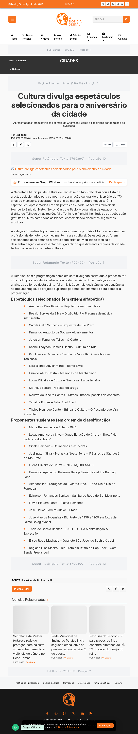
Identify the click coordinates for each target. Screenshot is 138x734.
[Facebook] (127, 4)
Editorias (92, 37)
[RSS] (103, 4)
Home (14, 38)
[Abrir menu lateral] (12, 19)
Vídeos (45, 38)
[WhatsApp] (15, 727)
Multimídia (107, 37)
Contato (122, 38)
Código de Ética (51, 683)
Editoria (22, 60)
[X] (113, 4)
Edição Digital (75, 37)
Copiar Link (22, 588)
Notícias (16, 69)
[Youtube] (108, 4)
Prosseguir (105, 725)
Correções (68, 683)
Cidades (69, 60)
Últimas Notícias (28, 37)
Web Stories (58, 37)
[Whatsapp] (122, 4)
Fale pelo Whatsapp (32, 727)
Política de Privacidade (27, 683)
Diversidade (84, 683)
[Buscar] (126, 19)
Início (11, 60)
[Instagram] (117, 4)
